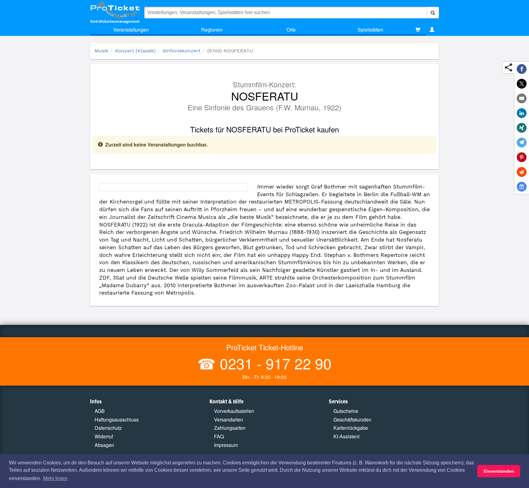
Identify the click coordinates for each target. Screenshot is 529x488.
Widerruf (104, 436)
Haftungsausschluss (117, 419)
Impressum (226, 444)
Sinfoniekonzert (182, 51)
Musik (101, 51)
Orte (291, 29)
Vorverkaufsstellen (234, 410)
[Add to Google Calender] (522, 187)
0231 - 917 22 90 (274, 363)
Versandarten (228, 419)
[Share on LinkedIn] (522, 113)
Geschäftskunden (352, 419)
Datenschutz (108, 427)
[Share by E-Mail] (522, 98)
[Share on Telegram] (522, 142)
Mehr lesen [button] (55, 478)
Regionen (212, 29)
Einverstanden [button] (499, 471)
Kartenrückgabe (350, 427)
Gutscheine (345, 410)
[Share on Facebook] (522, 69)
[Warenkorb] (418, 30)
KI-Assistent (346, 436)
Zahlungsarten (230, 427)
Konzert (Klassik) (135, 51)
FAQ (219, 436)
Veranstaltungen (131, 29)
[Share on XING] (522, 128)
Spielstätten (370, 29)
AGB (100, 410)
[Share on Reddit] (522, 172)
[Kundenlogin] (432, 30)
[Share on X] (522, 84)
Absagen (104, 444)
